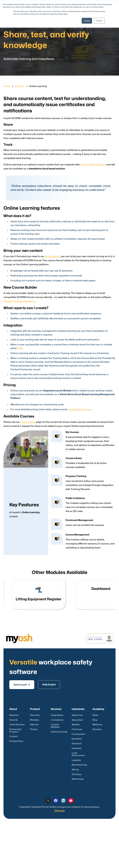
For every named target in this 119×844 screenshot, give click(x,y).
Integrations (57, 715)
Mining (75, 770)
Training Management (92, 164)
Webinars (97, 725)
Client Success (17, 725)
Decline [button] (99, 20)
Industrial (76, 748)
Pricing (33, 729)
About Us (14, 715)
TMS (20, 348)
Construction (78, 734)
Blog (94, 720)
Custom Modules (55, 726)
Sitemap (59, 811)
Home (6, 86)
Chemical (77, 729)
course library (52, 256)
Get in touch (21, 684)
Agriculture (77, 720)
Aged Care (77, 715)
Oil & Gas (76, 774)
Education (77, 739)
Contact (13, 736)
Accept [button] (87, 20)
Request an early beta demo (19, 301)
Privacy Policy (16, 741)
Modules (20, 86)
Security (13, 720)
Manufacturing (79, 765)
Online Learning (59, 732)
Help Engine (49, 684)
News (95, 715)
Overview (34, 715)
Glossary (97, 729)
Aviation (76, 725)
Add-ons (34, 725)
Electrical (76, 743)
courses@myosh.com (80, 409)
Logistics (76, 760)
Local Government (78, 754)
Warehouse (78, 779)
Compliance (57, 720)
